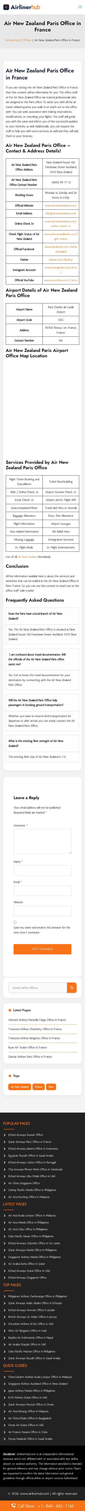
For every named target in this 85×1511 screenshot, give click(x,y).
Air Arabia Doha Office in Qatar (26, 1264)
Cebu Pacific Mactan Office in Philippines (31, 1351)
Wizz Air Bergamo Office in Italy (27, 1330)
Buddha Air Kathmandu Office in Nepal (30, 1337)
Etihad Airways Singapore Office (27, 1277)
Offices (27, 40)
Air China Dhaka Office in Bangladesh (29, 1418)
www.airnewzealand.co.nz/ (61, 205)
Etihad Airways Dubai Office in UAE (29, 1271)
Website (18, 902)
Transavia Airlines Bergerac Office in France (34, 1038)
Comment (21, 825)
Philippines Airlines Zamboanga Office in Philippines (37, 1296)
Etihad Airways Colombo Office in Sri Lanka (34, 1243)
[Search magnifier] (72, 988)
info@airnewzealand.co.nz (60, 213)
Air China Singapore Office (24, 1183)
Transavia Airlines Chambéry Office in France (35, 1029)
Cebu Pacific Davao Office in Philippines (31, 1236)
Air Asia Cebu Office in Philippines (28, 1229)
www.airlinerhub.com (35, 1494)
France (38, 1086)
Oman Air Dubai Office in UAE (26, 1425)
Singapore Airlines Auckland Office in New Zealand (37, 1384)
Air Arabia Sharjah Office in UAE (27, 1344)
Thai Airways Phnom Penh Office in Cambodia (35, 1169)
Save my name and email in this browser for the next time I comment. (42, 930)
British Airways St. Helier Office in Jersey (32, 1317)
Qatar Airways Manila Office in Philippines (32, 1250)
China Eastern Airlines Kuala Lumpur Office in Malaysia (40, 1377)
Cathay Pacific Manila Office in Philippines (32, 1190)
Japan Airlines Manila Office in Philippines (31, 1391)
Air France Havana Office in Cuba (27, 1432)
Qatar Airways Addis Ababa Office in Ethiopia (35, 1303)
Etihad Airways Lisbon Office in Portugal (32, 1162)
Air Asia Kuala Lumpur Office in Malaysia (31, 1215)
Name (18, 861)
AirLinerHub (12, 40)
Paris (51, 1086)
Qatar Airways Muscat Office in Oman (31, 1404)
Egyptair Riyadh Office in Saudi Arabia (30, 1155)
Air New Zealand (27, 557)
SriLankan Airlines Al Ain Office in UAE (31, 1324)
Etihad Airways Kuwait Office (25, 1135)
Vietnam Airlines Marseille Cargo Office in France (37, 1020)
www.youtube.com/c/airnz (61, 280)
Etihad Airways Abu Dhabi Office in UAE (31, 1176)
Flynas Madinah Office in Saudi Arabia (30, 1439)
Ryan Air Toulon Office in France (27, 1047)
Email (18, 882)
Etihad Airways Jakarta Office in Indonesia (33, 1148)
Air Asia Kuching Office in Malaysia (28, 1197)
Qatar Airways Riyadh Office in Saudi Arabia (34, 1358)
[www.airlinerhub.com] (21, 7)
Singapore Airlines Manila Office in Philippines (34, 1257)
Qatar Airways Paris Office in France (29, 1142)
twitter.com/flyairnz (61, 259)
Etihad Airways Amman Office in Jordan (31, 1310)
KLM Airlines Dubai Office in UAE (27, 1397)
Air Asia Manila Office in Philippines (28, 1222)
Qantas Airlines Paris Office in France (30, 1056)
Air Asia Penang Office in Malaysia (28, 1411)
